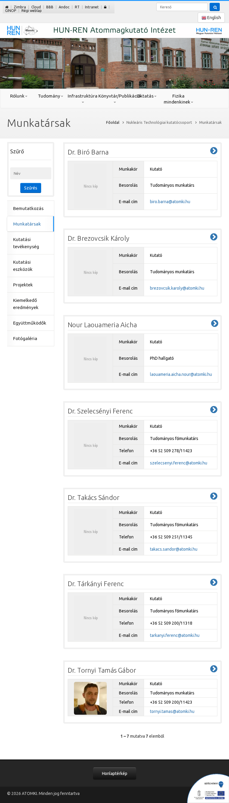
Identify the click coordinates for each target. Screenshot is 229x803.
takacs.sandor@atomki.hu (173, 549)
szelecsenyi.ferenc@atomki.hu (178, 463)
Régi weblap (31, 11)
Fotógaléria (25, 338)
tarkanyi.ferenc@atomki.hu (174, 635)
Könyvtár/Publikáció (114, 95)
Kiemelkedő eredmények (25, 304)
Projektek (23, 284)
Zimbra (20, 7)
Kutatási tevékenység (26, 243)
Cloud (36, 7)
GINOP (10, 11)
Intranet (92, 7)
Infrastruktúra (83, 95)
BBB (49, 7)
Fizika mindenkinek (177, 98)
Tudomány (49, 95)
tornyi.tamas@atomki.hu (172, 711)
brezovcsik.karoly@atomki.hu (177, 288)
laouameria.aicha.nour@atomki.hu (181, 374)
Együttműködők (29, 322)
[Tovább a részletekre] (213, 151)
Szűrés (30, 188)
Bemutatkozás (28, 208)
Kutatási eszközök (23, 266)
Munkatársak (27, 223)
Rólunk (17, 95)
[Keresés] (215, 7)
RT (77, 7)
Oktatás (145, 95)
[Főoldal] (6, 7)
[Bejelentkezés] (105, 7)
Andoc (64, 7)
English (213, 17)
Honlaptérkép (114, 773)
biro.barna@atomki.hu (170, 201)
